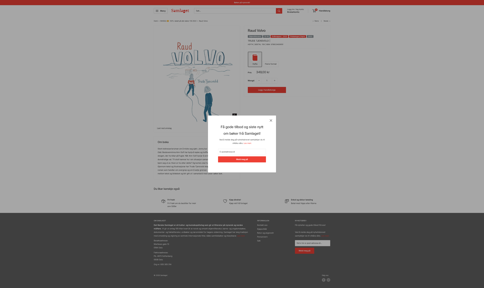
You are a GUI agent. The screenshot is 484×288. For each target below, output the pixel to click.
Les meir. (248, 143)
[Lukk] (271, 120)
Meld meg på (242, 159)
